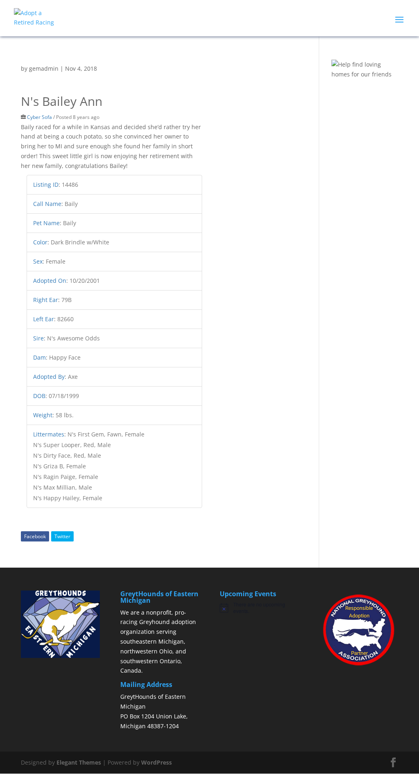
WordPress (156, 762)
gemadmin (44, 68)
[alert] (259, 608)
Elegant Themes (78, 762)
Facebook (35, 536)
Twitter (62, 536)
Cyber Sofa (39, 117)
